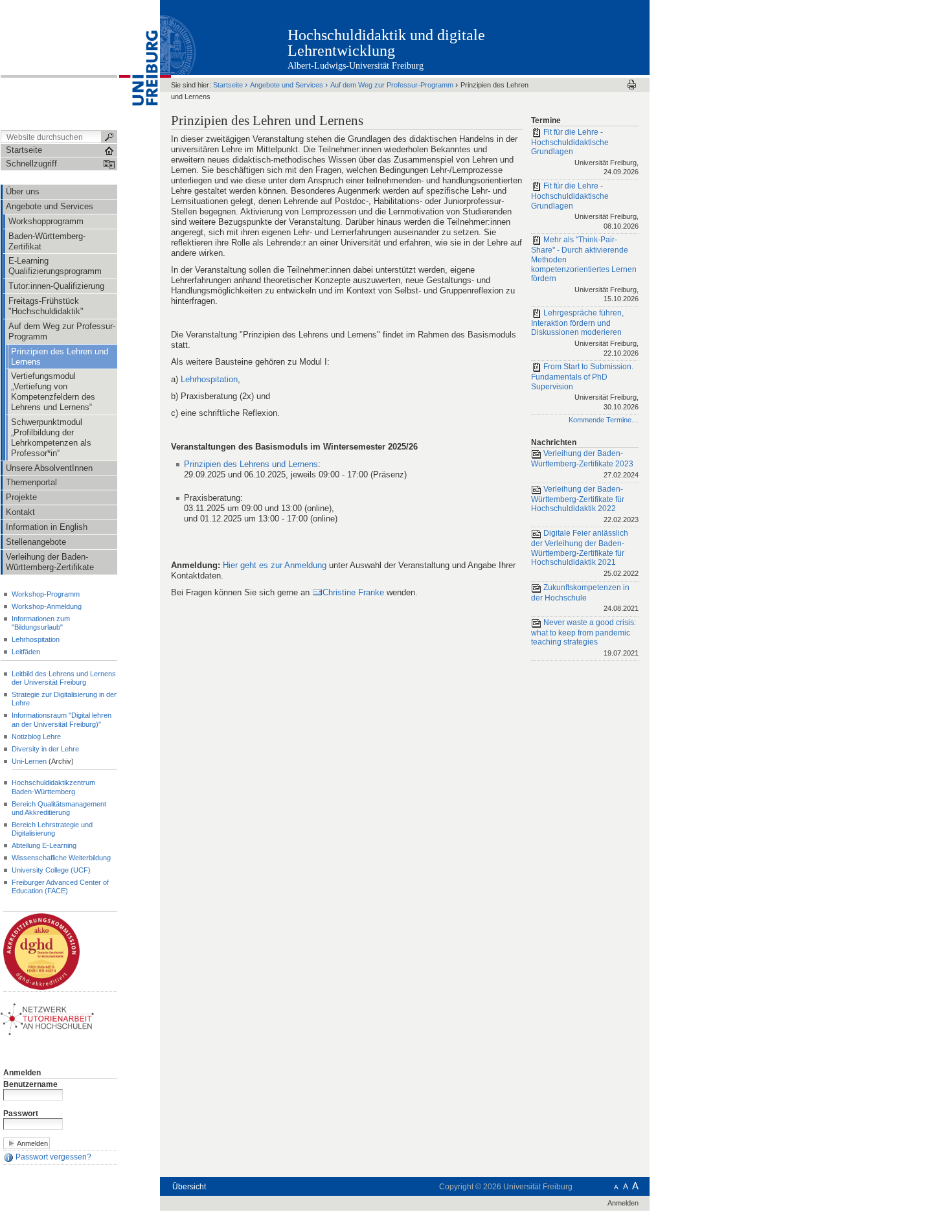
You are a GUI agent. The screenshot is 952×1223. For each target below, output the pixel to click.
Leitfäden (26, 652)
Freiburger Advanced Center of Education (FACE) (60, 886)
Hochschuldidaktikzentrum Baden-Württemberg (53, 787)
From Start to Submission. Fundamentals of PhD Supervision (585, 386)
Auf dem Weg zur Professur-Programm (391, 85)
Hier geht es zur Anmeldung (274, 565)
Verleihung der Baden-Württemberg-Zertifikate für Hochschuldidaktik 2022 (585, 504)
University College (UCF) (51, 870)
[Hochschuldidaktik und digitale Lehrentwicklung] (586, 37)
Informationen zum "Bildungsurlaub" (41, 623)
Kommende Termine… (604, 420)
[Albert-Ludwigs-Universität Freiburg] (138, 64)
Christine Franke (353, 592)
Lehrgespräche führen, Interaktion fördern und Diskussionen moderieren (585, 332)
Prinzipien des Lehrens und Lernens (251, 464)
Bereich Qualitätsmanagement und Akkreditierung (59, 808)
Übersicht (189, 1186)
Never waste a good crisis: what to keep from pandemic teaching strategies (585, 637)
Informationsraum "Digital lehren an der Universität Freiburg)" (61, 719)
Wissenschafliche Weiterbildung (61, 858)
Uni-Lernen (29, 761)
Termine (546, 120)
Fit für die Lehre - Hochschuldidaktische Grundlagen (585, 152)
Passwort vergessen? (52, 1157)
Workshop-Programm (46, 594)
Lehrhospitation (36, 639)
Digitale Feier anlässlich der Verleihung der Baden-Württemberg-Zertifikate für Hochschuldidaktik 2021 (585, 553)
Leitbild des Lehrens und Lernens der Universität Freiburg (64, 678)
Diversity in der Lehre (45, 749)
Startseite (228, 85)
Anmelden (22, 1072)
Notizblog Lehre (36, 736)
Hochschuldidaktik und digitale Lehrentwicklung (386, 43)
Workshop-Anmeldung (47, 606)
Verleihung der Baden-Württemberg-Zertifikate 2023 (585, 464)
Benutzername (30, 1084)
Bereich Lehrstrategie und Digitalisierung (52, 829)
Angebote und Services (286, 85)
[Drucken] (631, 84)
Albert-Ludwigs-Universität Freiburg (356, 66)
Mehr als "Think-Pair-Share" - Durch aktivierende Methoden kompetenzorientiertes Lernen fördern (585, 269)
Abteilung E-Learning (44, 845)
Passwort (20, 1113)
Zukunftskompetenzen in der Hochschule (585, 597)
